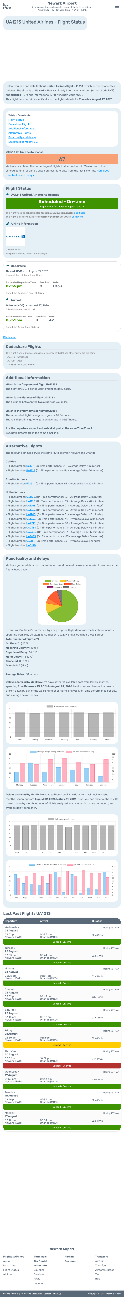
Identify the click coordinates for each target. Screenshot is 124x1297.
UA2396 (31, 532)
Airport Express (104, 1269)
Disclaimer (37, 1294)
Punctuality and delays (22, 137)
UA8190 (31, 545)
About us (57, 1294)
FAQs (37, 1278)
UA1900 (31, 514)
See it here (79, 213)
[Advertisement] (62, 55)
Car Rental (40, 1261)
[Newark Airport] (7, 6)
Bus (97, 1278)
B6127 (29, 465)
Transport (101, 1256)
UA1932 (30, 518)
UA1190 (30, 501)
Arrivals (7, 1261)
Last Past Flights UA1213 (23, 141)
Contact (47, 1294)
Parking (69, 1256)
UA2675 (31, 536)
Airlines (7, 1274)
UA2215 (31, 523)
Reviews (70, 1261)
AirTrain (99, 1261)
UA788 (30, 540)
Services (39, 1274)
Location (39, 1283)
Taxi (97, 1274)
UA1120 (30, 496)
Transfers (101, 1265)
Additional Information (22, 128)
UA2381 (31, 527)
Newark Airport (62, 3)
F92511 (30, 483)
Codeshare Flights (19, 124)
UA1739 (30, 509)
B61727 (30, 470)
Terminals (40, 1256)
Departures (10, 1265)
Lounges (39, 1269)
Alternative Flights (19, 132)
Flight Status (16, 119)
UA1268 (31, 505)
